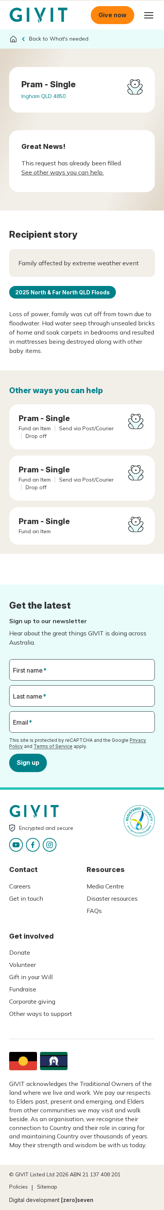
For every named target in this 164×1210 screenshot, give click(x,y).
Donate (19, 952)
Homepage (38, 15)
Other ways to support (40, 1013)
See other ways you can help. (62, 172)
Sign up (28, 762)
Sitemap (47, 1186)
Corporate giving (32, 1001)
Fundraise (22, 989)
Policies (18, 1186)
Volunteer (22, 964)
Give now (112, 15)
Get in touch (26, 898)
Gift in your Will (31, 977)
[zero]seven (77, 1200)
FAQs (94, 910)
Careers (20, 886)
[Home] (13, 39)
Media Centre (105, 886)
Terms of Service (53, 746)
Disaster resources (112, 898)
